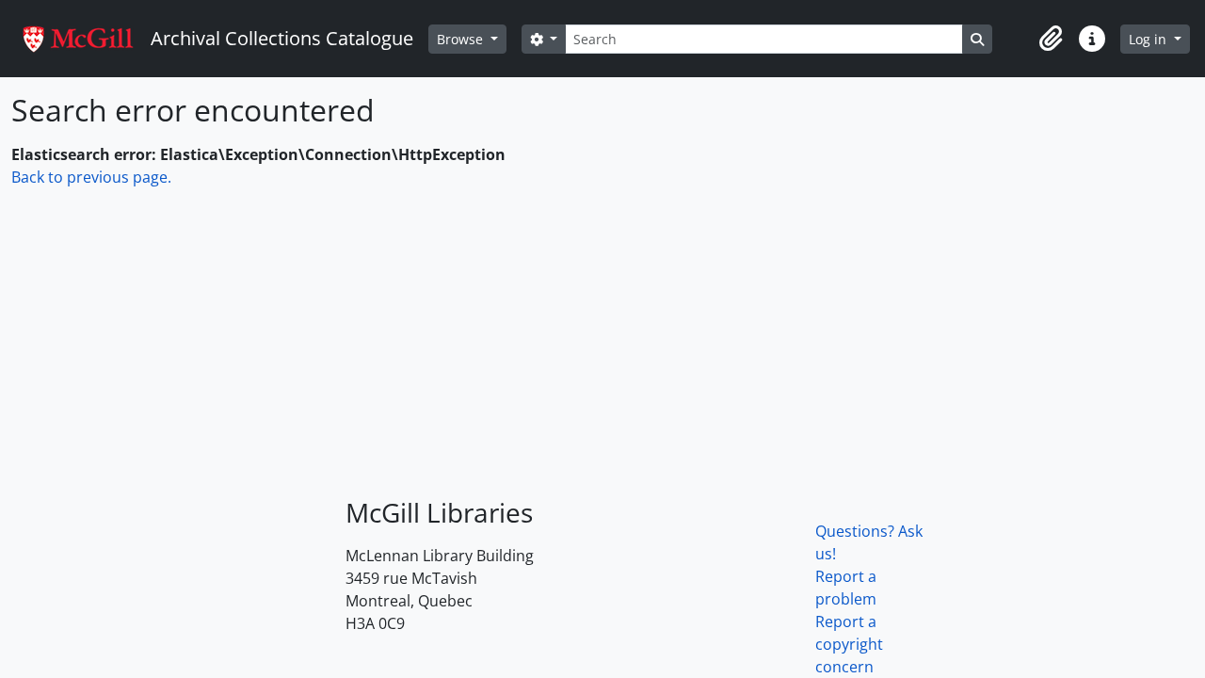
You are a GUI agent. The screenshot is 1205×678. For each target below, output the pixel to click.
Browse (462, 39)
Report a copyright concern (849, 644)
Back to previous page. (91, 177)
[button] (1050, 38)
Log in (1149, 39)
